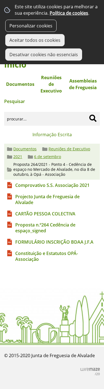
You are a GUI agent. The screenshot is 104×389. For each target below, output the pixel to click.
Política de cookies (69, 13)
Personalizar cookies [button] (30, 26)
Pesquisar (14, 101)
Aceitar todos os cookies (34, 40)
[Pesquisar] (93, 118)
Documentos (25, 148)
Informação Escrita (52, 135)
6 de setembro (47, 156)
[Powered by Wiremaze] (90, 371)
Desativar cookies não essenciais (43, 54)
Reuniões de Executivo (69, 148)
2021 (17, 156)
